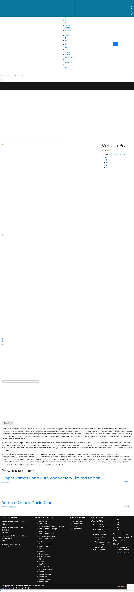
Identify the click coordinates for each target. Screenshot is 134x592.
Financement (100, 550)
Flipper (112, 154)
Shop (66, 33)
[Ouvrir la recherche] (69, 73)
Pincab (41, 572)
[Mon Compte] (0, 512)
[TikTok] (118, 530)
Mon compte (77, 521)
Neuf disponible (120, 154)
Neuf (41, 564)
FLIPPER (67, 28)
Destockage (43, 554)
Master (41, 561)
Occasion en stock (46, 569)
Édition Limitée (44, 556)
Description (8, 423)
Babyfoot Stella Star (46, 539)
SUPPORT (68, 35)
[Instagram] (118, 520)
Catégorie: (105, 154)
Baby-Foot (43, 524)
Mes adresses (78, 524)
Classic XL (42, 551)
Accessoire (43, 521)
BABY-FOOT (69, 30)
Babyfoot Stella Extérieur (48, 536)
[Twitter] (118, 522)
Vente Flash (43, 582)
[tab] (8, 423)
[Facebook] (117, 517)
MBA (66, 20)
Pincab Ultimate (45, 579)
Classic (41, 549)
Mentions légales (101, 534)
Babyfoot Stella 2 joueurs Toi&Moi (51, 526)
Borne (67, 23)
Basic (41, 541)
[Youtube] (118, 525)
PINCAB (67, 25)
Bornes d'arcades (45, 544)
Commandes (77, 529)
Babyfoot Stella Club (46, 534)
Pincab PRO (43, 577)
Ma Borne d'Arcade (22, 586)
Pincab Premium (45, 574)
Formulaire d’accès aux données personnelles (102, 544)
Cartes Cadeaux (45, 546)
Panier (75, 526)
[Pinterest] (118, 527)
